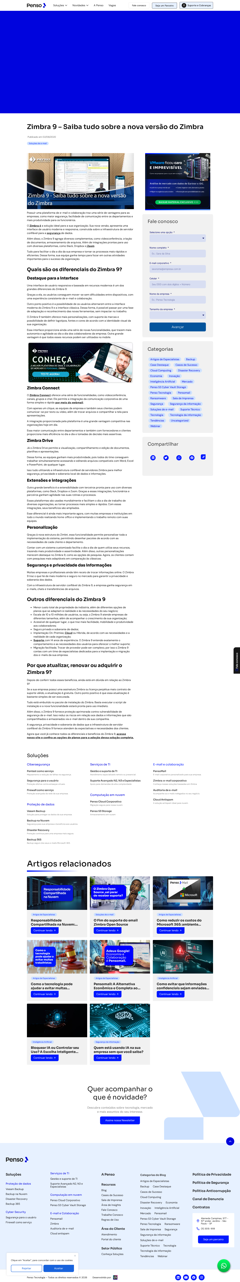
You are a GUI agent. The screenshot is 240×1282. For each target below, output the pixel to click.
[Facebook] (194, 1277)
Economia (156, 376)
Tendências (157, 420)
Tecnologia (156, 415)
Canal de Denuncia (208, 1199)
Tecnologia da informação (185, 415)
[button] (153, 457)
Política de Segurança (210, 1183)
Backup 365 (34, 839)
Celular (154, 278)
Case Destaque (159, 365)
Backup (190, 359)
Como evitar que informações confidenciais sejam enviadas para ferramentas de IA (182, 986)
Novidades (78, 5)
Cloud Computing (160, 370)
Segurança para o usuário (42, 780)
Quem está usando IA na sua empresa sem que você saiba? (118, 1050)
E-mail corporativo (160, 263)
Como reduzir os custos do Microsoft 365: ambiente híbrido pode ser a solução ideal (179, 922)
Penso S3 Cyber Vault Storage (168, 387)
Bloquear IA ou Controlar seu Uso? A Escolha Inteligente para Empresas (55, 1050)
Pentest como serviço (40, 771)
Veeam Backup (36, 811)
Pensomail (184, 392)
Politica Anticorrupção (211, 1191)
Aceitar (58, 1268)
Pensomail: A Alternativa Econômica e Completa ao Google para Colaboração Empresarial (116, 986)
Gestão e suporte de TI (103, 771)
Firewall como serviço (40, 790)
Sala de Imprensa (183, 398)
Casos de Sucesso (186, 365)
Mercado (187, 381)
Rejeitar (26, 1268)
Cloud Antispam (163, 799)
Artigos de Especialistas (164, 359)
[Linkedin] (178, 1277)
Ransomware (158, 398)
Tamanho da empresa (161, 309)
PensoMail (159, 771)
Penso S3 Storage (101, 811)
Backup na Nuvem (38, 820)
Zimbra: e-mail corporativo (170, 780)
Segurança (156, 404)
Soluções (58, 5)
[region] (42, 1264)
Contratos (201, 1207)
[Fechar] (75, 1256)
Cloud (68, 633)
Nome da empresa (160, 293)
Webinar (155, 426)
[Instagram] (202, 1277)
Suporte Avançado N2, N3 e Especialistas (115, 780)
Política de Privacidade (211, 1174)
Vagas (112, 5)
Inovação (174, 376)
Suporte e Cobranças (199, 5)
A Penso (98, 5)
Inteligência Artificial (162, 381)
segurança (53, 233)
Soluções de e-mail (162, 409)
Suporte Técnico (190, 409)
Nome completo (158, 247)
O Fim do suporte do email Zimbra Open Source (116, 922)
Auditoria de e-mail (165, 790)
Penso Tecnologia (160, 392)
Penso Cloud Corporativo (105, 801)
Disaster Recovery (189, 370)
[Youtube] (186, 1277)
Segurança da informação (185, 404)
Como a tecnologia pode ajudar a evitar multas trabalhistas (51, 986)
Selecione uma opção (161, 232)
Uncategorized (179, 420)
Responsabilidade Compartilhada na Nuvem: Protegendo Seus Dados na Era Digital (56, 922)
